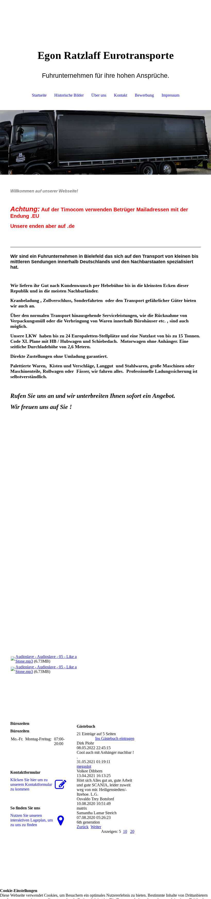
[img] (105, 19)
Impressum (170, 95)
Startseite (39, 95)
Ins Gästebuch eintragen (114, 738)
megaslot (84, 766)
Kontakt (120, 95)
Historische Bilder (69, 95)
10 (125, 831)
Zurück (83, 827)
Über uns (98, 95)
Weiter (96, 827)
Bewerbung (144, 95)
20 (132, 831)
